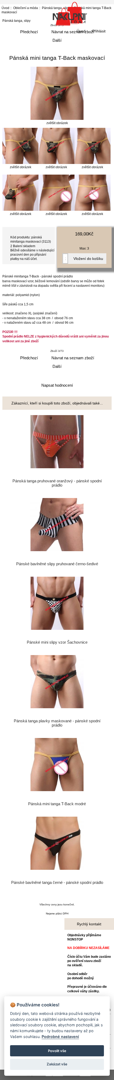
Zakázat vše (57, 1064)
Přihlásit (99, 31)
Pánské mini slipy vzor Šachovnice (57, 642)
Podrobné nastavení (60, 1036)
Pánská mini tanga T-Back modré (57, 804)
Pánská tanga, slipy (16, 20)
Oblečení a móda (25, 8)
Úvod (81, 31)
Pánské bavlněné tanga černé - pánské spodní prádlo (57, 882)
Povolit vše (57, 1051)
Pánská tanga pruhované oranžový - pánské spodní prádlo (57, 483)
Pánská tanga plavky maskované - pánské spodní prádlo (57, 723)
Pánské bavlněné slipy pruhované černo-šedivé (57, 564)
